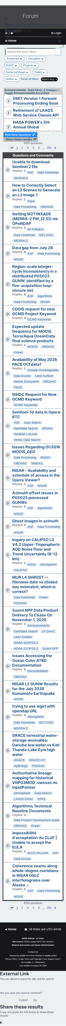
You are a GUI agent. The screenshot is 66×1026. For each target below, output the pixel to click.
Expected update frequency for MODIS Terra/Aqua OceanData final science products (33, 333)
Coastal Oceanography (43, 370)
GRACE (19, 760)
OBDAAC (46, 207)
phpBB (22, 956)
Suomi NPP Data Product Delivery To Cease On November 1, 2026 (35, 615)
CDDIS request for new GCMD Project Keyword (34, 311)
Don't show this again (16, 48)
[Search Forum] (58, 50)
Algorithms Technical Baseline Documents (32, 808)
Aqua (31, 201)
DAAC (10, 65)
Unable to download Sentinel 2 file (31, 164)
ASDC (31, 564)
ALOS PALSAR (37, 853)
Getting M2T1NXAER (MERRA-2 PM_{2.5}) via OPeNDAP (35, 219)
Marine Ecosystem (26, 381)
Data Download (48, 172)
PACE (18, 387)
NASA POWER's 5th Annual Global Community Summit (31, 127)
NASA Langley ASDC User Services (39, 942)
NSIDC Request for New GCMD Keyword (34, 397)
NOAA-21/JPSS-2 (26, 648)
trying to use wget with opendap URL (33, 708)
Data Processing (25, 207)
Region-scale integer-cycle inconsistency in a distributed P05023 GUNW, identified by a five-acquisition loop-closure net (34, 278)
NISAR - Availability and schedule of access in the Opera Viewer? (36, 475)
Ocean (18, 352)
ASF (30, 172)
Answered (13, 58)
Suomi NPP (50, 648)
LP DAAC (48, 631)
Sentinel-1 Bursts (25, 434)
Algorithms (45, 296)
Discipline (34, 58)
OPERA (47, 428)
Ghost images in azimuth (35, 521)
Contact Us (33, 952)
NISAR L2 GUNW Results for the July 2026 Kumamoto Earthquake (35, 689)
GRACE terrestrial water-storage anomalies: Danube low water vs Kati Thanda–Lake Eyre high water (36, 745)
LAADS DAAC (23, 799)
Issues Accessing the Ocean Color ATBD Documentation (32, 660)
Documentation (37, 671)
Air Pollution (35, 229)
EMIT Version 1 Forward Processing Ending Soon (35, 101)
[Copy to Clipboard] (1, 1023)
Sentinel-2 (21, 178)
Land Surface (44, 376)
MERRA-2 (21, 240)
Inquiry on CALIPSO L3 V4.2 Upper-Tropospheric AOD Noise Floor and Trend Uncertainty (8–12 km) (36, 549)
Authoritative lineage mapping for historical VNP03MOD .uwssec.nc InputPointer (35, 780)
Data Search (32, 422)
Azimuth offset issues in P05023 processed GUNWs (35, 498)
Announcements (38, 625)
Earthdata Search (26, 428)
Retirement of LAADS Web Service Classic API (36, 113)
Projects (28, 65)
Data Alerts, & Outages (42, 90)
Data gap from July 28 (32, 247)
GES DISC (46, 235)
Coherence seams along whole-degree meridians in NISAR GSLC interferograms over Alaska (35, 875)
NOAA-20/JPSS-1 (26, 642)
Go (35, 1000)
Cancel (23, 1000)
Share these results (19, 139)
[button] (11, 148)
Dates (38, 72)
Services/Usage (16, 72)
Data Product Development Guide (36, 820)
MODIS (32, 346)
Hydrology (21, 766)
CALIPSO (20, 570)
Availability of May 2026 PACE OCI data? (34, 362)
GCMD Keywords (39, 319)
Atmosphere (48, 564)
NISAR (18, 259)
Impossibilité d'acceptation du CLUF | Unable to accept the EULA (34, 840)
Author (10, 79)
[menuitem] (26, 929)
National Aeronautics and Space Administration (33, 945)
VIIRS (41, 799)
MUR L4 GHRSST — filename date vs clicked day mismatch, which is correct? (35, 584)
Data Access (22, 376)
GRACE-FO (37, 760)
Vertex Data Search (27, 440)
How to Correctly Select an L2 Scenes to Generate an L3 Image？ (36, 190)
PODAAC (20, 603)
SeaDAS (37, 463)
